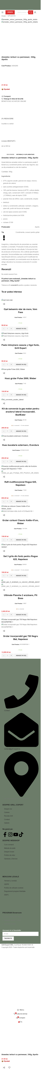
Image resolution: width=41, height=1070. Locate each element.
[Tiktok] (21, 834)
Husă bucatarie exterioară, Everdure (20, 445)
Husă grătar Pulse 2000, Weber (20, 378)
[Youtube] (15, 834)
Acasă (3, 16)
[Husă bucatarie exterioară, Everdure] (14, 436)
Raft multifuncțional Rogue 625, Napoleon (20, 484)
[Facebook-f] (4, 834)
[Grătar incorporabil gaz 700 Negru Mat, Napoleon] (20, 621)
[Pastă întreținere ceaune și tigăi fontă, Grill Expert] (14, 333)
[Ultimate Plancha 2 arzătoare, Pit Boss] (20, 581)
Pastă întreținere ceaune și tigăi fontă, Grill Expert (20, 347)
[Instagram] (10, 834)
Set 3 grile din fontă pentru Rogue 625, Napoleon (20, 558)
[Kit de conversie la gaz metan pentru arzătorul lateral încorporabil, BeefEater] (12, 400)
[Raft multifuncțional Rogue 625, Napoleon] (20, 467)
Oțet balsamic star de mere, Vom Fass (20, 311)
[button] (21, 329)
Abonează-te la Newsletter (11, 930)
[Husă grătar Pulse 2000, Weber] (13, 369)
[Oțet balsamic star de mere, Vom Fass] (7, 300)
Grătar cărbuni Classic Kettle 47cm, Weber (20, 522)
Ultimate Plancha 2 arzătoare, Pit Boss (20, 597)
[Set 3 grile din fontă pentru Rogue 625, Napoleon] (20, 546)
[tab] (10, 154)
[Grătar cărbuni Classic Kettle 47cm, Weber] (20, 507)
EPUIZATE (12, 16)
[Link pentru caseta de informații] (20, 7)
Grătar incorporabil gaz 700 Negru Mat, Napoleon (20, 638)
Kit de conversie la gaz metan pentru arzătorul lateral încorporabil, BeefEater (20, 411)
